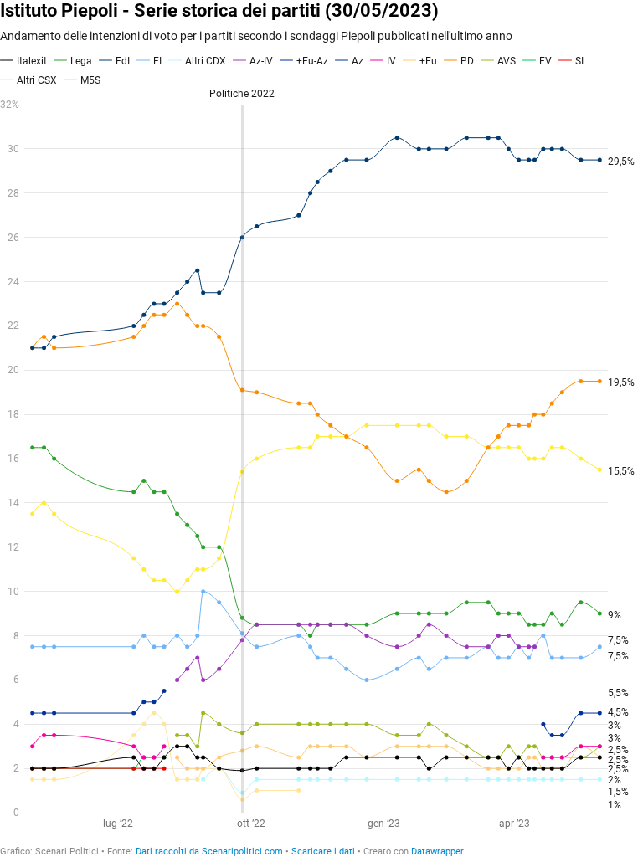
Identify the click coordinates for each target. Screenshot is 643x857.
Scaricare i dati (323, 851)
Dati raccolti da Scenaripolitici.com (209, 851)
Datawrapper (437, 851)
